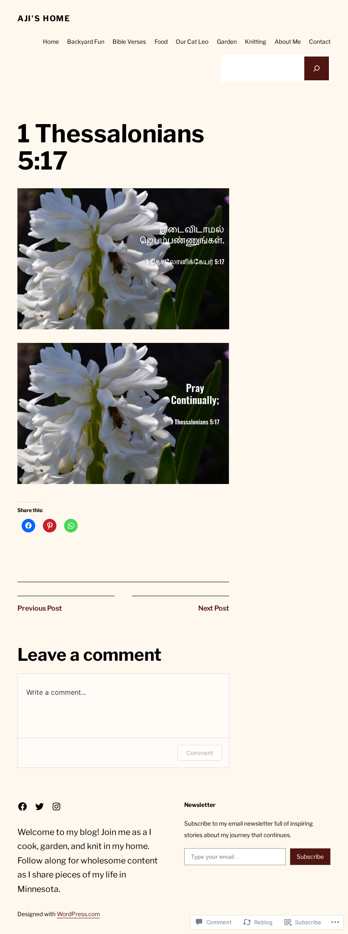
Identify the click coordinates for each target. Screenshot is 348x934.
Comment (199, 752)
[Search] (316, 68)
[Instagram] (56, 806)
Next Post (213, 608)
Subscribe (310, 856)
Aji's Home (43, 18)
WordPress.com (78, 914)
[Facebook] (22, 806)
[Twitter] (39, 806)
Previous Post (39, 608)
